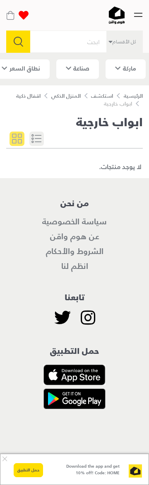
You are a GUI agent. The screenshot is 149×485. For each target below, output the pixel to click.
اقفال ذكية (28, 96)
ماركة (129, 68)
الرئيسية (133, 96)
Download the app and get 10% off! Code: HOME (93, 469)
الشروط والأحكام (74, 251)
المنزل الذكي (66, 96)
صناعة (81, 68)
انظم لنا (74, 266)
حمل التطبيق (28, 469)
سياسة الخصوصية (74, 221)
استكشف (102, 96)
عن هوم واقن (74, 236)
